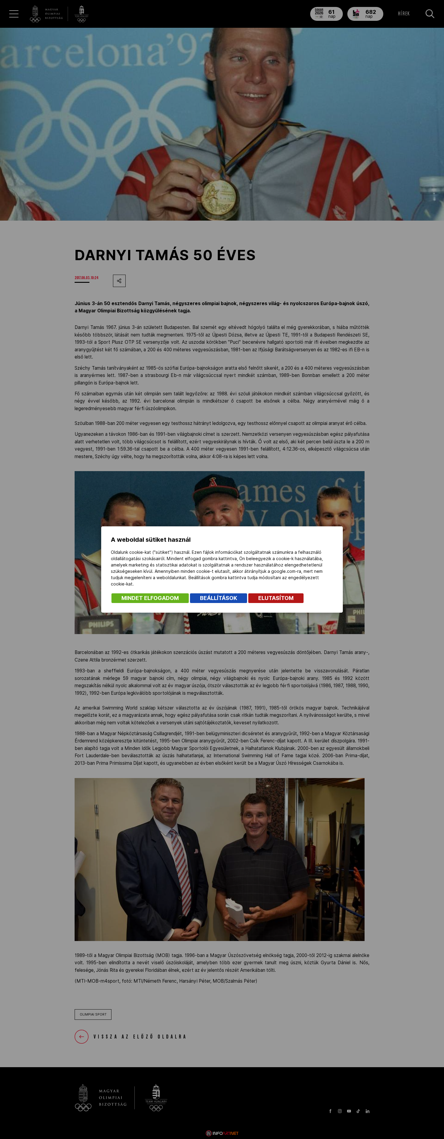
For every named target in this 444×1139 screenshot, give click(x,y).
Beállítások (218, 598)
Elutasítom (276, 598)
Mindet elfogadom (150, 598)
